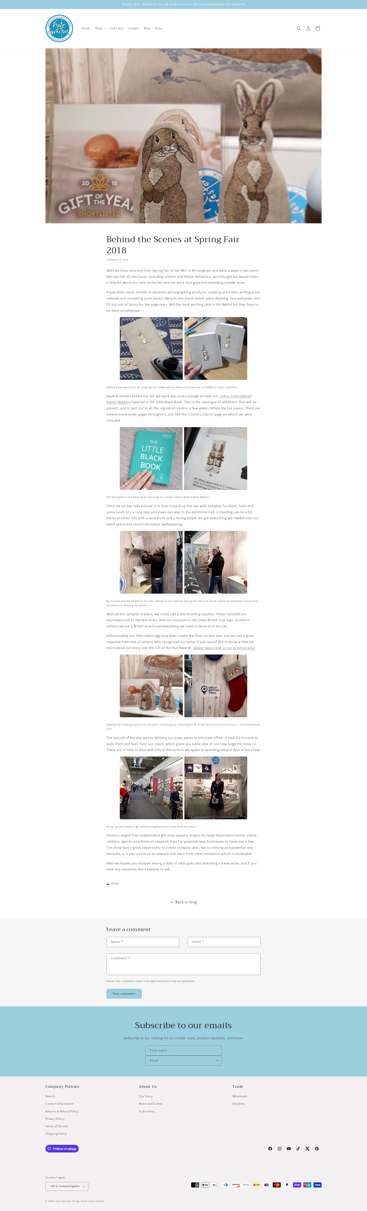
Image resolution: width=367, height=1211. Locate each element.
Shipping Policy (56, 1133)
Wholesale (239, 1096)
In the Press (147, 1111)
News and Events (151, 1104)
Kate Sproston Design (68, 1201)
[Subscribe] (217, 1061)
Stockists (238, 1104)
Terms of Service (56, 1126)
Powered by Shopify (92, 1201)
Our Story (145, 1096)
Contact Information (59, 1104)
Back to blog (186, 902)
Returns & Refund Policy (62, 1111)
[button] (100, 28)
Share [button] (115, 883)
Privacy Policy (54, 1119)
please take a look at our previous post (224, 648)
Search (50, 1096)
